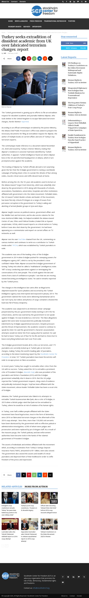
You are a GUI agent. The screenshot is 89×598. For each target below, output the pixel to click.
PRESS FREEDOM (36, 21)
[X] (82, 1)
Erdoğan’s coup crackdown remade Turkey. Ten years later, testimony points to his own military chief (9, 510)
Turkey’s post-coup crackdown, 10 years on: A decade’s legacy (29, 508)
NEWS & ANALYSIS (21, 21)
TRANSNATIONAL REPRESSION (55, 21)
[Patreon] (78, 1)
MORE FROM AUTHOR (36, 486)
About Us (5, 1)
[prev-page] (3, 545)
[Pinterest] (29, 58)
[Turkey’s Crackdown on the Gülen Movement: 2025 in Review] (49, 524)
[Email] (50, 58)
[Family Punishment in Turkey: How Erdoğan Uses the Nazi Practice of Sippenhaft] (64, 137)
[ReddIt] (45, 58)
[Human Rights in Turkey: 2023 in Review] (64, 149)
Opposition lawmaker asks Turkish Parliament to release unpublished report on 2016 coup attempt (29, 536)
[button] (63, 1)
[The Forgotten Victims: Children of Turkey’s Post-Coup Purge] (64, 104)
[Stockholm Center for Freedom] (44, 11)
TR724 (15, 245)
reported (25, 121)
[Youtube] (85, 1)
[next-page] (6, 545)
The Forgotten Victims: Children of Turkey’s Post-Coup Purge (77, 105)
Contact (14, 1)
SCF (5, 53)
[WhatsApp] (34, 58)
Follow (83, 48)
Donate (23, 1)
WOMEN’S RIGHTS (14, 27)
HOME (10, 21)
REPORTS (26, 27)
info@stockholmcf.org (41, 588)
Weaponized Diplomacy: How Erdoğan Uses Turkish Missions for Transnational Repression (77, 93)
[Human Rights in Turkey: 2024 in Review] (64, 114)
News (3, 32)
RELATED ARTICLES (12, 486)
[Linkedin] (74, 1)
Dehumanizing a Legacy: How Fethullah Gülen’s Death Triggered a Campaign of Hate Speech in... (77, 125)
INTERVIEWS (36, 27)
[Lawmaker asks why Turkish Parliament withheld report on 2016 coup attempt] (10, 524)
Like (84, 43)
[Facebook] (66, 1)
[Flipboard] (70, 1)
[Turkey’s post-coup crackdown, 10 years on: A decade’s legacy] (29, 498)
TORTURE (71, 21)
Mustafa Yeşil (29, 372)
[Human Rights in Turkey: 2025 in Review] (64, 82)
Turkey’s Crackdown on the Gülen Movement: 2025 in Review (48, 534)
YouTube (21, 239)
